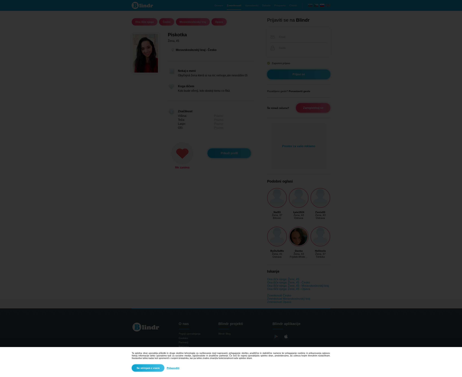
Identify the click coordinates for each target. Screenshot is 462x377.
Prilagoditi (173, 368)
